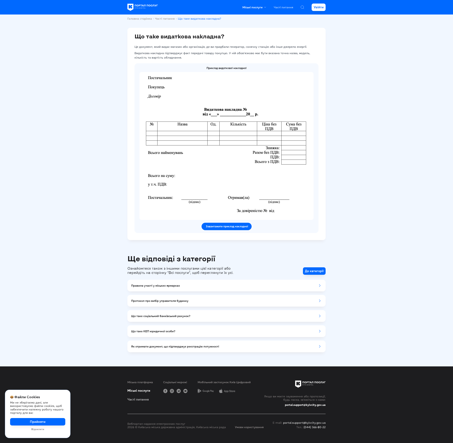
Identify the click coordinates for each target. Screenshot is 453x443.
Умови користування (249, 427)
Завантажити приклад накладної (226, 226)
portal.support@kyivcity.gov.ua (305, 404)
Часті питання (283, 7)
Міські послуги (138, 390)
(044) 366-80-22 (315, 427)
